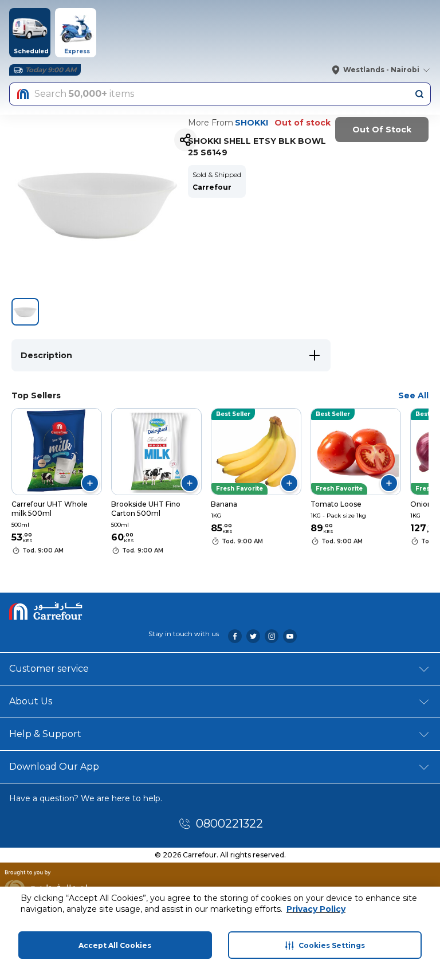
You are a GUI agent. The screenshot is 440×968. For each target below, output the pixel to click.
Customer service (49, 668)
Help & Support (45, 733)
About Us (30, 701)
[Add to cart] (90, 483)
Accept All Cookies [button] (114, 945)
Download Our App (54, 766)
